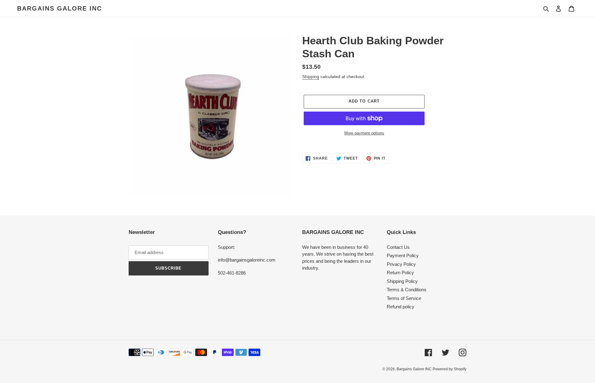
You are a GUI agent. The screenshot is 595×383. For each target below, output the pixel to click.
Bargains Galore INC (59, 8)
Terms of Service (404, 298)
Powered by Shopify (449, 369)
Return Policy (400, 272)
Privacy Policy (401, 264)
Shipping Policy (402, 281)
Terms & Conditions (406, 289)
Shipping (310, 76)
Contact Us (398, 247)
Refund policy (400, 306)
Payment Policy (403, 255)
